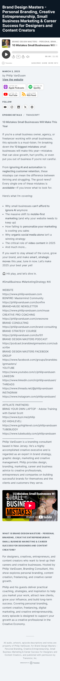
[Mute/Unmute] (27, 56)
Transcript (33, 115)
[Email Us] (32, 107)
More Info (53, 63)
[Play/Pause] (6, 43)
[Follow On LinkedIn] (18, 107)
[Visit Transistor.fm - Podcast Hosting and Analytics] (7, 63)
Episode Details (12, 115)
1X (18, 56)
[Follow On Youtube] (5, 107)
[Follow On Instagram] (12, 107)
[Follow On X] (25, 107)
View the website (12, 79)
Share (44, 63)
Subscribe (36, 63)
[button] (35, 52)
